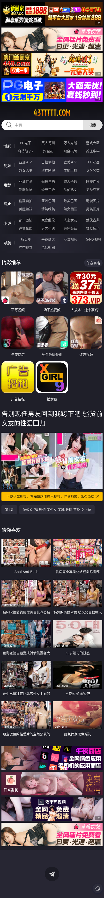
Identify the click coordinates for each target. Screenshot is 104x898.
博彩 (7, 146)
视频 (7, 165)
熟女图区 (70, 209)
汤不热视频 (92, 239)
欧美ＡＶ (70, 162)
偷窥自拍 (25, 200)
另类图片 (93, 209)
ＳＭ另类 (93, 170)
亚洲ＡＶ (25, 162)
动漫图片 (93, 200)
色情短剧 (48, 247)
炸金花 (48, 151)
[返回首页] (98, 888)
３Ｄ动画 (93, 162)
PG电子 (25, 142)
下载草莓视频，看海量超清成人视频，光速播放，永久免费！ (52, 496)
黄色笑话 (70, 228)
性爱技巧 (93, 228)
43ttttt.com (52, 113)
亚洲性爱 (25, 181)
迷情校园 (25, 228)
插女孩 (26, 239)
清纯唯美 (48, 209)
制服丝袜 (25, 189)
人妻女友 (70, 220)
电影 (7, 185)
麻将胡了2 (25, 151)
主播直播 (70, 170)
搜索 (92, 125)
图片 (7, 204)
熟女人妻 (25, 170)
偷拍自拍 (48, 181)
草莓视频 (70, 239)
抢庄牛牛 (93, 151)
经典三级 (48, 189)
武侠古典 (93, 220)
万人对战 (70, 142)
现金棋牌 (70, 151)
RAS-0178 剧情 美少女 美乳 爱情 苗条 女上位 (57, 509)
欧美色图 (70, 200)
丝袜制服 (48, 170)
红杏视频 (25, 247)
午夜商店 (48, 239)
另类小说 (48, 228)
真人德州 (48, 142)
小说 (7, 223)
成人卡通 (70, 181)
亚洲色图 (48, 200)
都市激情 (25, 220)
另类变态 (93, 189)
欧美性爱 (93, 181)
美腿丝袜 (25, 209)
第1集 (9, 509)
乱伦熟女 (70, 189)
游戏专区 (93, 142)
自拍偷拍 (48, 162)
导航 (7, 242)
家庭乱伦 (48, 220)
